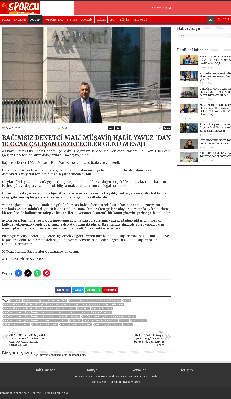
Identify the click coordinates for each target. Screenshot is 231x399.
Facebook (63, 289)
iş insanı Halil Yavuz (45, 324)
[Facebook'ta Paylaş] (18, 273)
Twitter (78, 289)
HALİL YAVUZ (139, 320)
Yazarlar (139, 370)
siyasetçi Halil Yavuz (108, 324)
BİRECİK (76, 320)
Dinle (167, 128)
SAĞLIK (101, 19)
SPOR (113, 19)
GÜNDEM (34, 19)
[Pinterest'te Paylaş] (46, 273)
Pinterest (110, 289)
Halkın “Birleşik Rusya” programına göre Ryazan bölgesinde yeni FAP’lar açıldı (148, 339)
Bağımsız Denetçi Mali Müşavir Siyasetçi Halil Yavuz (36, 320)
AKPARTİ (84, 308)
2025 (127, 300)
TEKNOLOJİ (140, 19)
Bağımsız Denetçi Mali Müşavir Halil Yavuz (109, 316)
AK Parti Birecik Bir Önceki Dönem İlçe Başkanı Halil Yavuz (40, 308)
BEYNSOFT (133, 381)
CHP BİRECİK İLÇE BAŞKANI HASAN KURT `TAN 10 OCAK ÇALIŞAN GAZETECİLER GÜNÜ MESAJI (27, 339)
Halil (124, 320)
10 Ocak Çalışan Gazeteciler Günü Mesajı (95, 300)
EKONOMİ (20, 19)
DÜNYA (6, 19)
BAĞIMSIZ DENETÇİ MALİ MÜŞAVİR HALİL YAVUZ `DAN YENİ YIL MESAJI (42, 316)
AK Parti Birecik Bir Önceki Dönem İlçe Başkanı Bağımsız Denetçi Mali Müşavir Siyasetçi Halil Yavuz (64, 304)
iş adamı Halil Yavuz (17, 324)
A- (118, 128)
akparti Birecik (102, 308)
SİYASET (72, 19)
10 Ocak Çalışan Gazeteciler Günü (45, 300)
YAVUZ (128, 324)
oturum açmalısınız (73, 355)
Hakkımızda (44, 370)
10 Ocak (16, 300)
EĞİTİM (124, 19)
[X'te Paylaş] (28, 273)
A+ (110, 128)
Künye (92, 370)
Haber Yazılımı (99, 381)
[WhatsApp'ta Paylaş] (37, 273)
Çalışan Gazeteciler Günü (100, 320)
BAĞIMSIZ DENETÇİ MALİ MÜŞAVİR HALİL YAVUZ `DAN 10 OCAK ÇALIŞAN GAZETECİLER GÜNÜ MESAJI (58, 312)
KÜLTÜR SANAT (53, 19)
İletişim (186, 370)
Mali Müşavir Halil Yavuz (76, 324)
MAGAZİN (87, 19)
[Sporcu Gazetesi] (20, 7)
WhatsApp (93, 289)
